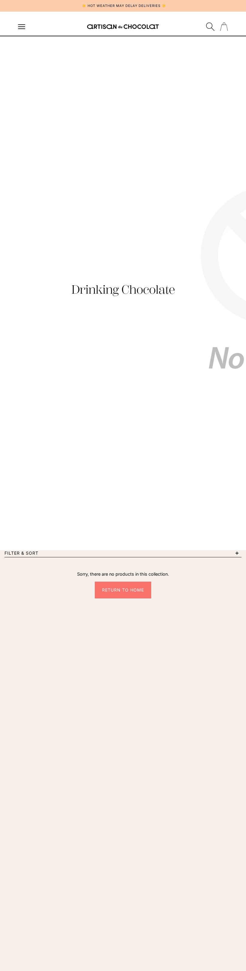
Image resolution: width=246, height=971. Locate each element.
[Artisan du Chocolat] (123, 26)
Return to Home (123, 589)
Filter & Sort (21, 553)
